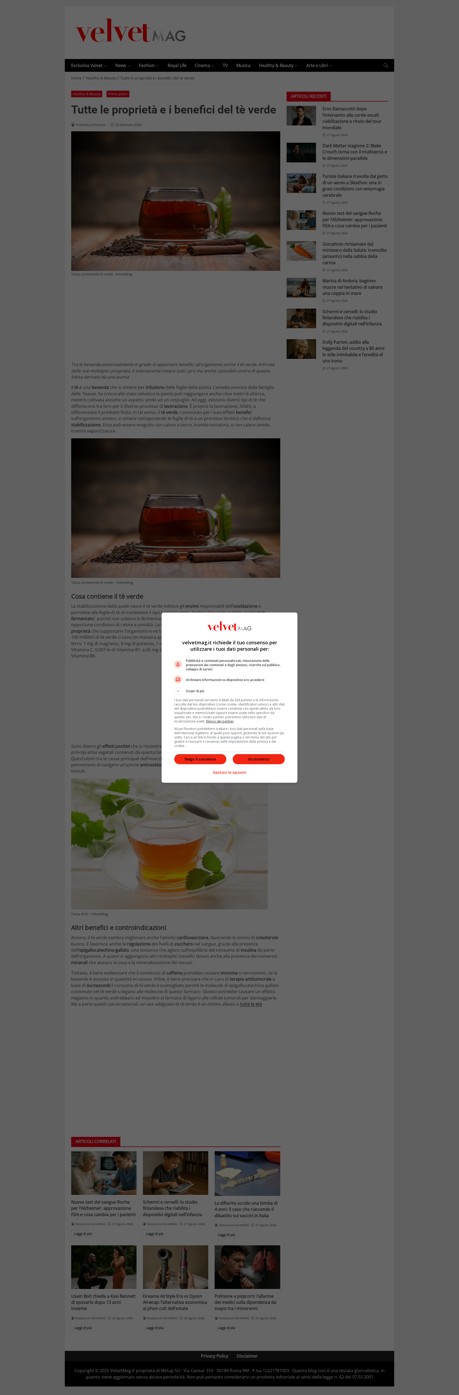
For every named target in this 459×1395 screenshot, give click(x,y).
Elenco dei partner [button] (220, 721)
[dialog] (230, 697)
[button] (229, 691)
